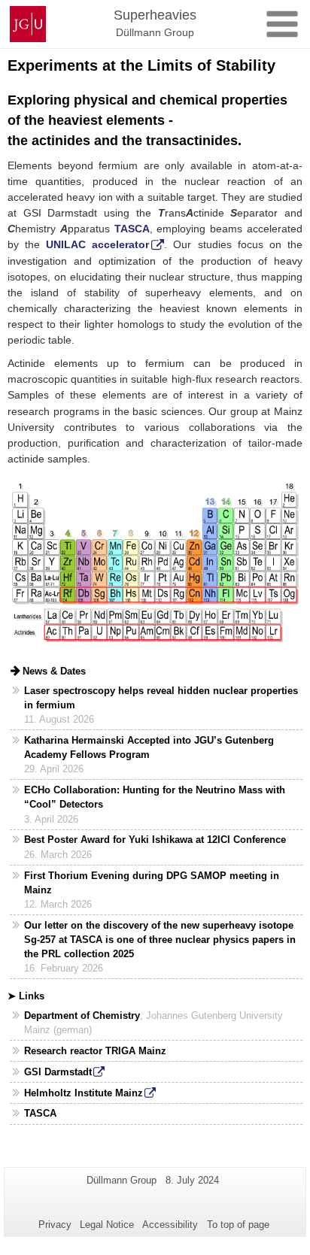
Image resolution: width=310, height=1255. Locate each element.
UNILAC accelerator (97, 244)
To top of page (238, 1224)
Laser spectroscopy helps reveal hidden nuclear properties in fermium (161, 698)
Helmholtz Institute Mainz (83, 1093)
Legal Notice (107, 1224)
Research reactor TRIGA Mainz (95, 1050)
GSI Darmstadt (58, 1072)
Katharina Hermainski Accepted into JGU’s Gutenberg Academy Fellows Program (149, 747)
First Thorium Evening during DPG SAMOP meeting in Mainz (151, 883)
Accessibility (170, 1224)
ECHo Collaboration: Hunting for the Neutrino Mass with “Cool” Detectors (154, 797)
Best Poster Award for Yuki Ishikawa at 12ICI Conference (155, 839)
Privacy (54, 1224)
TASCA (40, 1113)
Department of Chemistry (82, 1015)
